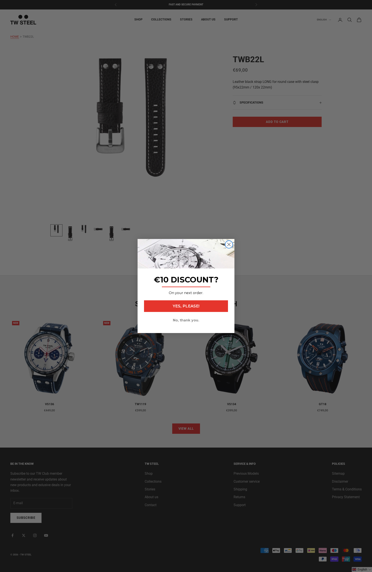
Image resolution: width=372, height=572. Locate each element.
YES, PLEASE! (186, 306)
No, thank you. (186, 320)
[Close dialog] (229, 244)
